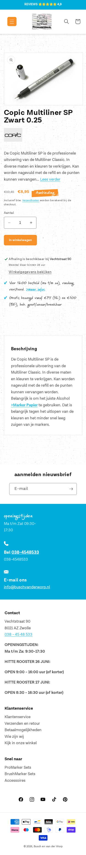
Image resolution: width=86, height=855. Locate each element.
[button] (9, 21)
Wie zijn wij (14, 736)
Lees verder (50, 179)
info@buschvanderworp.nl (27, 587)
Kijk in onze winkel (21, 743)
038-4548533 (25, 552)
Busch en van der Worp (48, 846)
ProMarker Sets (18, 767)
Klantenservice (18, 717)
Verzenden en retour (22, 723)
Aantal (9, 213)
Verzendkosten (30, 200)
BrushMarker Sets (20, 774)
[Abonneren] (71, 489)
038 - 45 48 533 (18, 634)
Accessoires (15, 780)
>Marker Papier (24, 405)
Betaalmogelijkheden (23, 730)
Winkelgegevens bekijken (30, 272)
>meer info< (35, 289)
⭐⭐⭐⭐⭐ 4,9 (50, 4)
